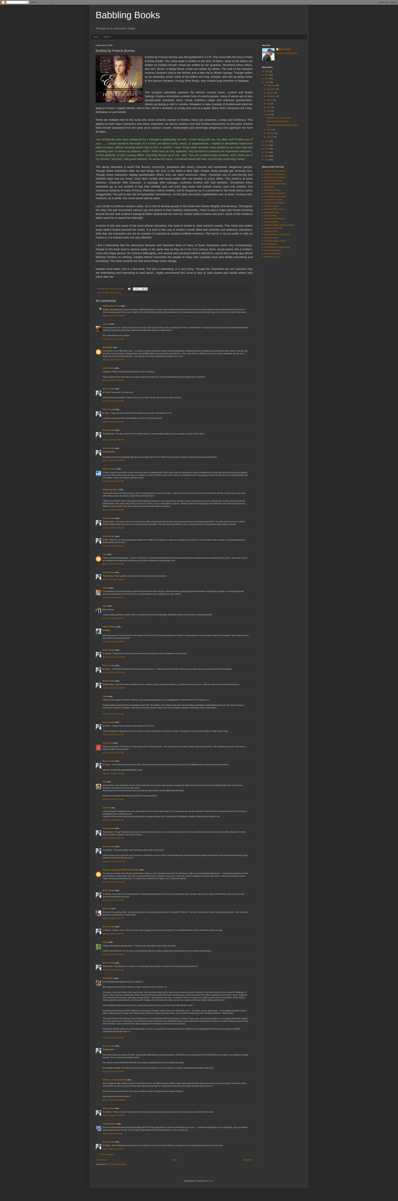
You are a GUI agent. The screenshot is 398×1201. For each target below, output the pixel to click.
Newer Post (101, 1160)
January (270, 137)
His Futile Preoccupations (275, 193)
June (269, 107)
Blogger (210, 1181)
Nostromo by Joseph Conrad (279, 118)
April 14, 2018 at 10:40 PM (114, 657)
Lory (105, 554)
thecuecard (108, 743)
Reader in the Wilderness (275, 219)
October (270, 93)
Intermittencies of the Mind (275, 196)
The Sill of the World (272, 254)
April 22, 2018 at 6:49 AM (113, 954)
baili (104, 782)
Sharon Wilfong (109, 627)
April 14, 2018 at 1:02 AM (113, 481)
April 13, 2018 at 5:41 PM (113, 460)
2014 (267, 152)
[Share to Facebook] (143, 289)
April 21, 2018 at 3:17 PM (113, 918)
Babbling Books (128, 15)
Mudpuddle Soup (271, 212)
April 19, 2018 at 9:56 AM (113, 838)
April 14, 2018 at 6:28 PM (113, 618)
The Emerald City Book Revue (277, 247)
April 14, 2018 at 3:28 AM (113, 510)
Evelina (105, 293)
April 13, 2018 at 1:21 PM (113, 360)
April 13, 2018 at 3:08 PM (113, 380)
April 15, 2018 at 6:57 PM (113, 753)
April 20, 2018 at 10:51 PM (114, 882)
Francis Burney (115, 293)
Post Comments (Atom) (117, 1164)
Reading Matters (271, 222)
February (271, 133)
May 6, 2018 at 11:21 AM (113, 1149)
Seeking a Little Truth (273, 228)
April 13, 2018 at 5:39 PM (113, 440)
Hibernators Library (272, 190)
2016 (267, 145)
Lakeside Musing (271, 206)
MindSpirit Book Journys (274, 209)
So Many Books (271, 231)
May (269, 111)
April (269, 114)
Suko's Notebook (271, 238)
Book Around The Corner (274, 177)
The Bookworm (109, 1124)
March (270, 130)
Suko (105, 606)
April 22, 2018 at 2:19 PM (113, 1038)
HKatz (105, 942)
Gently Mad (269, 187)
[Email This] (134, 289)
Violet (105, 696)
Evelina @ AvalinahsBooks (115, 1080)
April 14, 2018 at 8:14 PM (113, 642)
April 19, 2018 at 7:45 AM (113, 799)
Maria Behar (108, 978)
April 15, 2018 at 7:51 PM (113, 773)
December (271, 85)
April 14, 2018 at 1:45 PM (113, 579)
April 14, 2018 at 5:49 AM (113, 528)
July (269, 104)
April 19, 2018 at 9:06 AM (113, 820)
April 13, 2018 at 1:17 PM (113, 339)
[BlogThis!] (137, 289)
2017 (267, 141)
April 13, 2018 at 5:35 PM (113, 401)
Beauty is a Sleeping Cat (274, 174)
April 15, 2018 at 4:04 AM (113, 714)
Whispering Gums (110, 490)
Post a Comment (106, 1154)
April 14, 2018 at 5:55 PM (113, 598)
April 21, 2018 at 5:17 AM (113, 900)
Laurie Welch (108, 368)
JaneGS (106, 324)
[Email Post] (129, 289)
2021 (267, 71)
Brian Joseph (108, 389)
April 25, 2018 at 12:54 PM (114, 1100)
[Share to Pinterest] (146, 289)
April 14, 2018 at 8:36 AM (113, 564)
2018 (267, 82)
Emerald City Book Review (275, 184)
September (272, 96)
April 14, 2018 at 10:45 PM (114, 688)
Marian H (107, 908)
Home (96, 37)
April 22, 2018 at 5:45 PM (113, 1071)
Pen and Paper (270, 215)
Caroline (106, 808)
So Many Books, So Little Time (277, 234)
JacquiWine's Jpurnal (273, 200)
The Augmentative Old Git (275, 241)
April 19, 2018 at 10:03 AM (114, 861)
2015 (267, 149)
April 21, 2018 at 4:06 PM (113, 934)
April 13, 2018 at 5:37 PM (113, 422)
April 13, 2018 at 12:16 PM (114, 316)
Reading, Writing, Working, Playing (279, 225)
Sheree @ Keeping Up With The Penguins (121, 870)
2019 (267, 79)
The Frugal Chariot (272, 250)
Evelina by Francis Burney (278, 121)
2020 (267, 75)
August (270, 100)
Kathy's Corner (109, 469)
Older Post (247, 1160)
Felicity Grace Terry (111, 306)
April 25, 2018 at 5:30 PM (113, 1115)
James (106, 588)
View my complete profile (286, 53)
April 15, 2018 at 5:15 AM (113, 734)
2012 (267, 160)
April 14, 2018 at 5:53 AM (113, 546)
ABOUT (107, 37)
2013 (267, 156)
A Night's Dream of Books (275, 171)
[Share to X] (140, 289)
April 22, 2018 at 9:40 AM (113, 970)
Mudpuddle (107, 347)
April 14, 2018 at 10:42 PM (114, 673)
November (271, 89)
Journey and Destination (274, 203)
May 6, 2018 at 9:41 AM (112, 1134)
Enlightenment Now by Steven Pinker (282, 125)
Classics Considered (273, 181)
